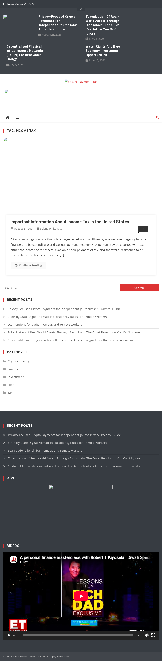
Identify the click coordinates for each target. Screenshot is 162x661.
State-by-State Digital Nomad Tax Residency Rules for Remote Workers (57, 317)
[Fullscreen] (153, 635)
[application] (81, 596)
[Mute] (146, 635)
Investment (16, 377)
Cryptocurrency (19, 361)
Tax (10, 392)
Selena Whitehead (51, 228)
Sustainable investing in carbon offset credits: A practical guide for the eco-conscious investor (74, 340)
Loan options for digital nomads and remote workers (45, 325)
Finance (13, 369)
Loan (11, 385)
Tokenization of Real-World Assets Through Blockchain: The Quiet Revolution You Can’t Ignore (103, 25)
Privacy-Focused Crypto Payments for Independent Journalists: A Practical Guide (57, 23)
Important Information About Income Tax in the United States (70, 221)
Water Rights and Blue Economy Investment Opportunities (103, 51)
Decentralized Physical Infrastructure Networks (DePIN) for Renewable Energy (25, 53)
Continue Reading (30, 265)
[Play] (9, 635)
